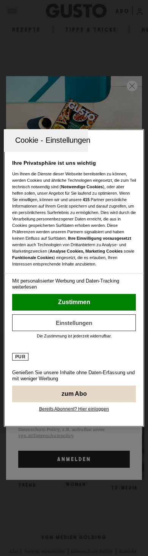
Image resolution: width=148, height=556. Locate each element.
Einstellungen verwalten (74, 322)
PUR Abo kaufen (74, 394)
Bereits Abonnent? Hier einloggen (74, 409)
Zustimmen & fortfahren (74, 302)
